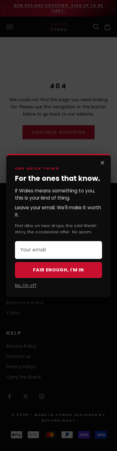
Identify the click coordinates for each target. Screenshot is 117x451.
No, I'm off (26, 286)
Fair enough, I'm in (58, 270)
